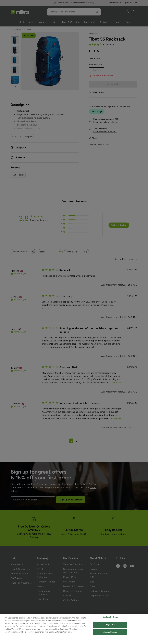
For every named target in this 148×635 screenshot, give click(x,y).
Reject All (110, 625)
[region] (74, 624)
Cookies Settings (110, 617)
